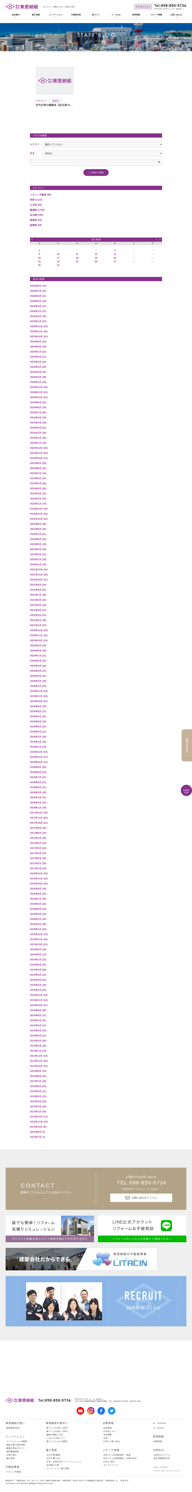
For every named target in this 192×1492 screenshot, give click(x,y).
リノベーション (56, 15)
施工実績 (36, 15)
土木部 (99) (36, 205)
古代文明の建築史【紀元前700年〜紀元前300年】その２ (69, 105)
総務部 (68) (36, 225)
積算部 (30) (36, 220)
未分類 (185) (36, 215)
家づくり (96, 15)
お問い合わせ (176, 15)
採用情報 (136, 15)
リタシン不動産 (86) (40, 194)
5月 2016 (96, 239)
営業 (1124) (36, 200)
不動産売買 (76, 15)
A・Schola (116, 15)
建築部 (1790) (37, 210)
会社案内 (16, 15)
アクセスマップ (143, 6)
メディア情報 (156, 15)
